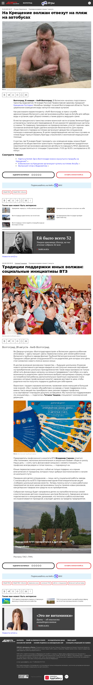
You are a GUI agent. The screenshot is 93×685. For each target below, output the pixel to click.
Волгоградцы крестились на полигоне (25, 215)
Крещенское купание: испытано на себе (70, 208)
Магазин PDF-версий (24, 643)
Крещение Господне (23, 105)
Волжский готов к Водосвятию (32, 166)
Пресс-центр (71, 640)
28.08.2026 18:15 (7, 263)
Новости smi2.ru (9, 256)
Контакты (20, 640)
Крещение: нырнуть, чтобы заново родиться (27, 208)
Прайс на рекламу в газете (35, 640)
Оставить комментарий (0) (73, 175)
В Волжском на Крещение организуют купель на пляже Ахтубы (48, 164)
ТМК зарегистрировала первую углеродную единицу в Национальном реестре (27, 600)
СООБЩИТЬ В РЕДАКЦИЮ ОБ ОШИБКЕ (78, 643)
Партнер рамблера (36, 676)
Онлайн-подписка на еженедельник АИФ (48, 643)
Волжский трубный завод (11, 336)
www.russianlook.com (14, 89)
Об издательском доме (56, 640)
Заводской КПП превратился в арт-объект (41, 541)
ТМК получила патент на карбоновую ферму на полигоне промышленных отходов (72, 600)
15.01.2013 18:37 (7, 9)
